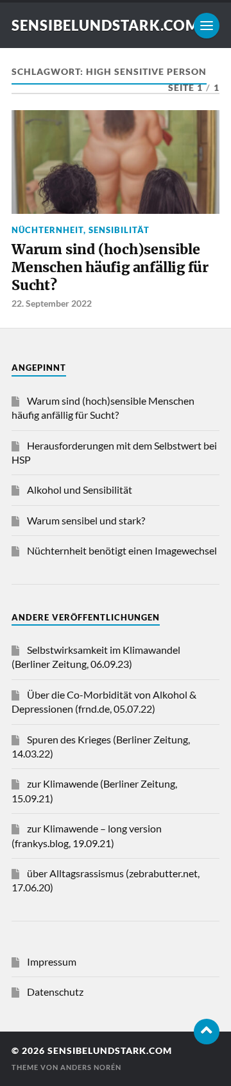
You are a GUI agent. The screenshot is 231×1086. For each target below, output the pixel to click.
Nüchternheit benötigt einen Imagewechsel (122, 550)
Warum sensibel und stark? (86, 520)
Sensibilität (119, 230)
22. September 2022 (52, 303)
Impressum (51, 961)
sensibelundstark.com (106, 25)
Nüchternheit (47, 230)
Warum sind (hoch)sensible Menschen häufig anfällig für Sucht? (110, 267)
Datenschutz (55, 991)
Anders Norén (90, 1067)
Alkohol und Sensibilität (79, 489)
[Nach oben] (206, 1031)
